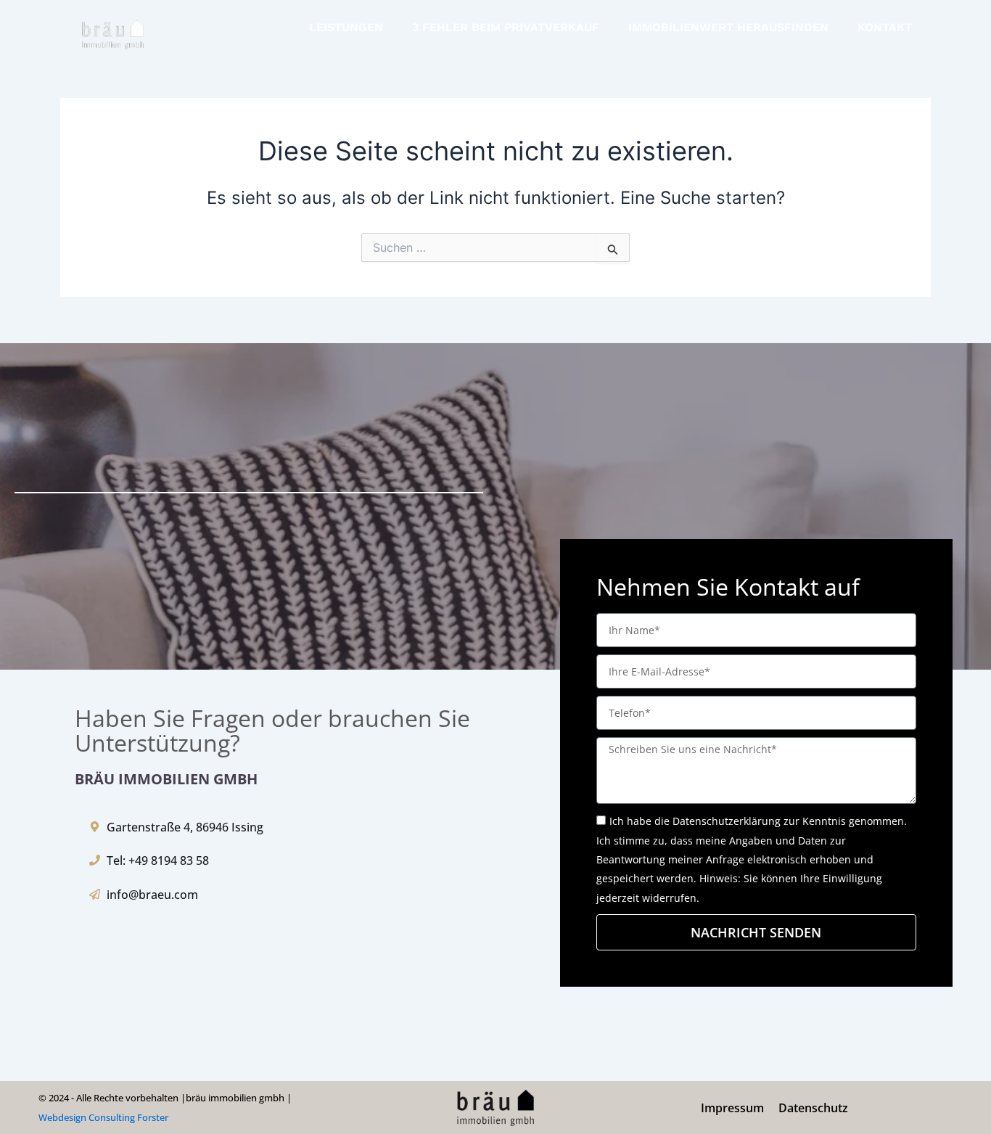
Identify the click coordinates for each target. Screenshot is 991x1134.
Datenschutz (813, 1108)
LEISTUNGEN (346, 27)
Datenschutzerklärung (727, 821)
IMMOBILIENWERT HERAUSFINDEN (728, 27)
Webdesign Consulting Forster (103, 1117)
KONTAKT (885, 27)
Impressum (732, 1108)
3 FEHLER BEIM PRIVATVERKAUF (505, 27)
